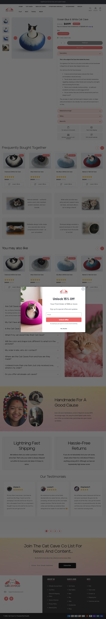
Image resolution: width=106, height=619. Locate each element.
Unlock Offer (64, 319)
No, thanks (64, 329)
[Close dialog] (83, 288)
